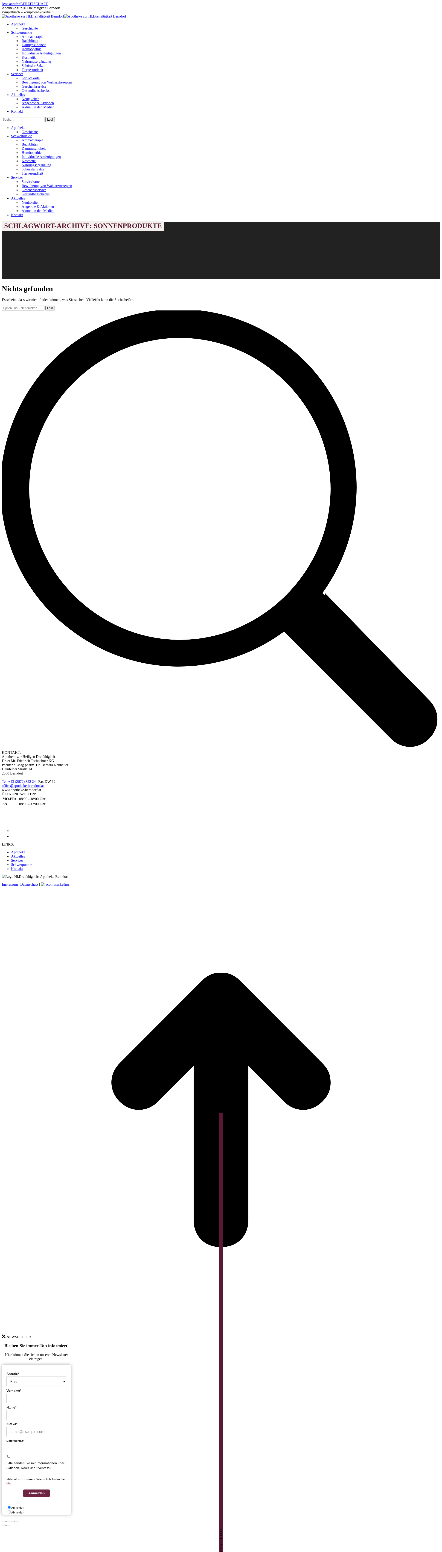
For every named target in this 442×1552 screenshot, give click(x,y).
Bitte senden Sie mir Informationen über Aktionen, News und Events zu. (35, 1465)
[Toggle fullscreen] (13, 1521)
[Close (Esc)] (4, 1521)
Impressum (10, 884)
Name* (11, 1407)
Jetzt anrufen (11, 4)
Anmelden (36, 1493)
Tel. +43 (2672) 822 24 (19, 781)
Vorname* (13, 1390)
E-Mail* (11, 1424)
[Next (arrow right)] (8, 1525)
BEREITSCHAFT (34, 4)
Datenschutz (29, 884)
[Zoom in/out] (17, 1521)
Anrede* (12, 1374)
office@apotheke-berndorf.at (23, 786)
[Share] (8, 1521)
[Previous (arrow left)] (4, 1525)
